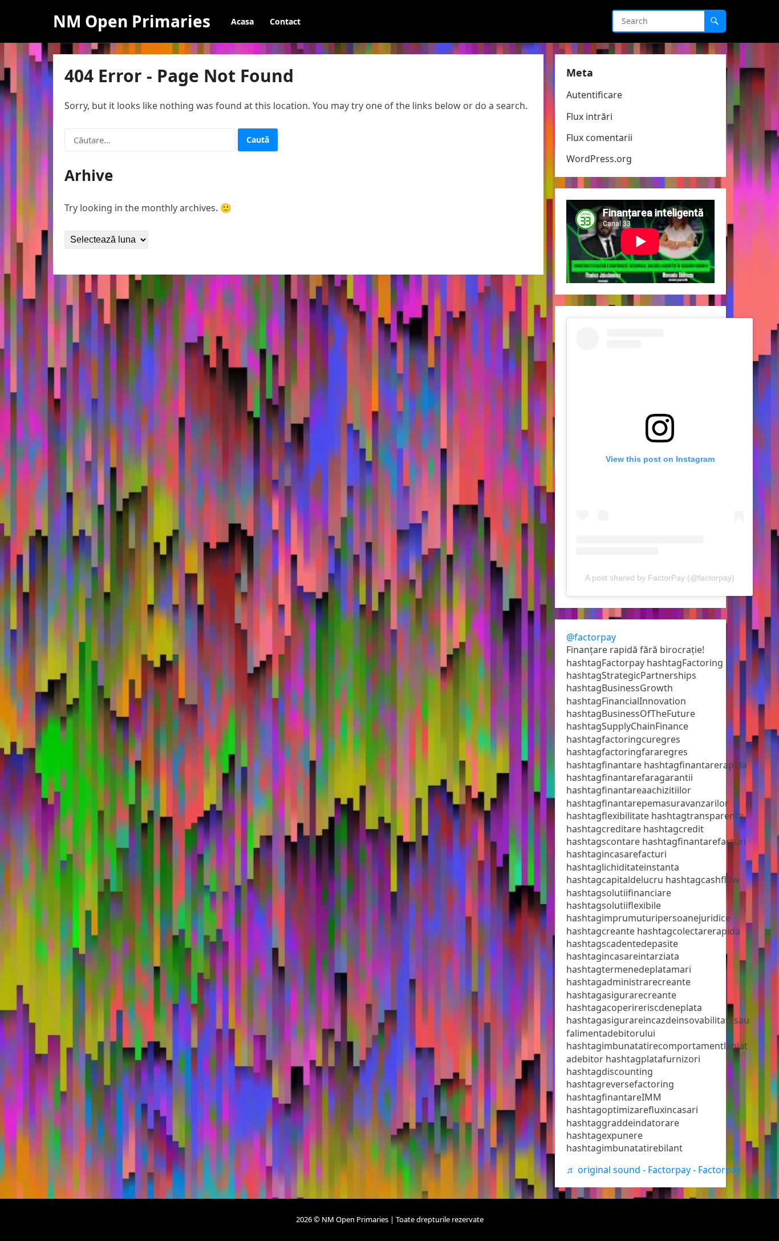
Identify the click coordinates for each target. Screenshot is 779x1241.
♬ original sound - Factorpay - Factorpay (653, 1169)
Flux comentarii (599, 137)
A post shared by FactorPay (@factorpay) (660, 577)
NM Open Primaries (131, 21)
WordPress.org (599, 158)
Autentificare (594, 94)
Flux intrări (589, 116)
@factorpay (591, 637)
